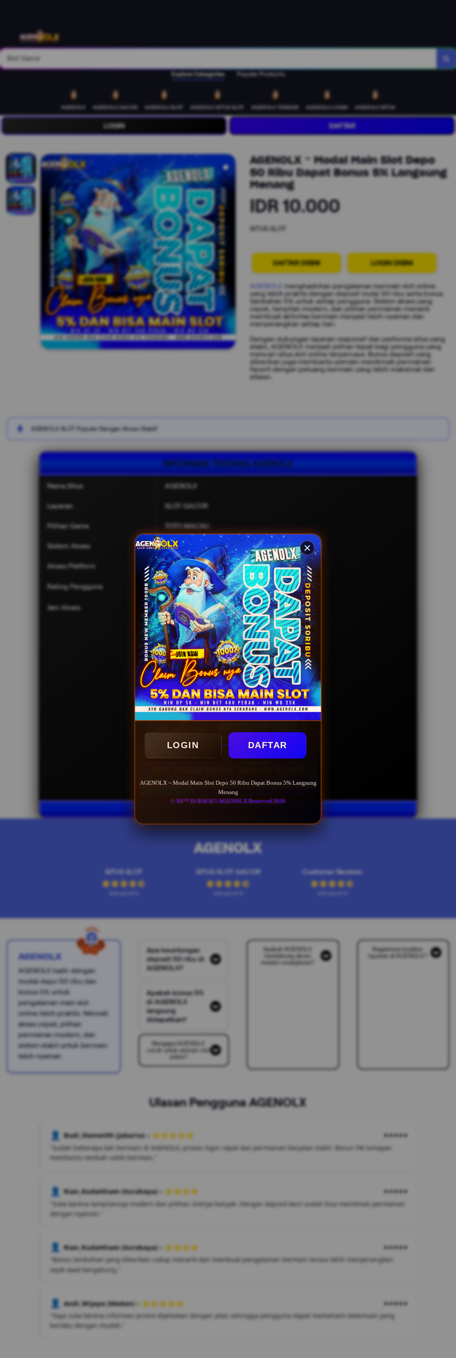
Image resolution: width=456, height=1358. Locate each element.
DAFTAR (267, 745)
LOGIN (183, 745)
